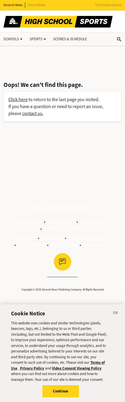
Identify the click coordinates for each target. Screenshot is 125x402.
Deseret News (13, 5)
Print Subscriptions (108, 5)
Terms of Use (29, 222)
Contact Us (52, 238)
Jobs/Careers (31, 245)
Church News (36, 5)
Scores (70, 38)
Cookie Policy (93, 222)
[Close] (115, 313)
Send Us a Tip (64, 245)
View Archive (95, 245)
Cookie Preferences (63, 229)
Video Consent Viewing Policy (76, 368)
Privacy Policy (61, 222)
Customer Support (87, 238)
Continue (60, 391)
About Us (26, 238)
